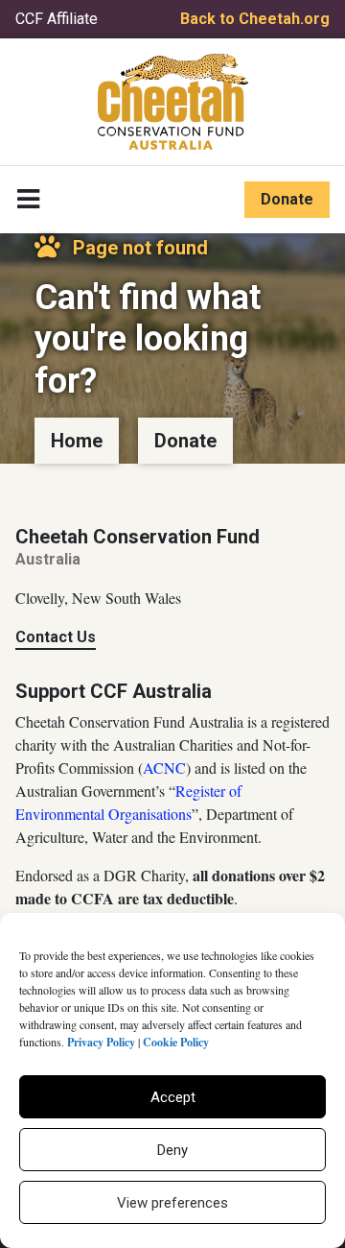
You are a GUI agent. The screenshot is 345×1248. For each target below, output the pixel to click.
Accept (173, 1097)
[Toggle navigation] (28, 199)
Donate (287, 199)
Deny (172, 1150)
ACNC (164, 767)
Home (77, 440)
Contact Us (55, 637)
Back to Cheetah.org (255, 19)
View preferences (172, 1203)
